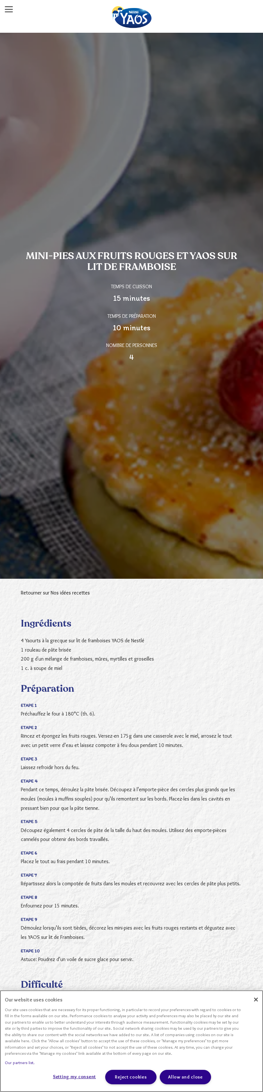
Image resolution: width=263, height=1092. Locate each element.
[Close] (256, 999)
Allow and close (185, 1077)
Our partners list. (20, 1062)
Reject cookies (131, 1077)
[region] (131, 1041)
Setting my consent (74, 1076)
